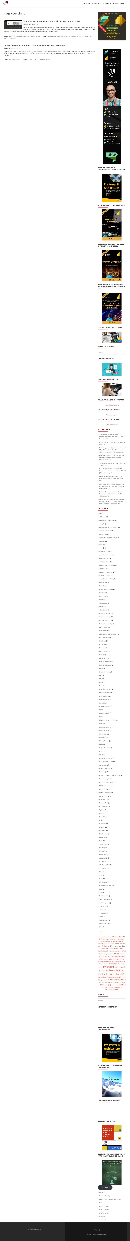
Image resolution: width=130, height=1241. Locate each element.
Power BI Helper (104, 779)
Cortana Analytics (104, 620)
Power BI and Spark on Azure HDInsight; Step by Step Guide (51, 21)
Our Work (102, 1216)
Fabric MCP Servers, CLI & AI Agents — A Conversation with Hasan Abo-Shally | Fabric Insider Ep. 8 (111, 457)
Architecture (103, 534)
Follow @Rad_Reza (111, 415)
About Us (102, 1192)
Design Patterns (104, 672)
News (101, 744)
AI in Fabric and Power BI (107, 520)
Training (101, 909)
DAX (100, 655)
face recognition (104, 696)
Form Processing (104, 699)
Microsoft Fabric (104, 727)
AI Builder (102, 517)
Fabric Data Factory (105, 689)
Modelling (102, 737)
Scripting (102, 847)
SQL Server (102, 858)
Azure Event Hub (104, 562)
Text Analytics (103, 896)
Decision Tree (103, 658)
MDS (100, 723)
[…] (57, 31)
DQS (100, 675)
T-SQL (101, 892)
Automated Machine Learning (108, 537)
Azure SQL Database (105, 575)
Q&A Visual (102, 816)
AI (100, 513)
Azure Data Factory (105, 555)
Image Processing (104, 706)
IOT (100, 710)
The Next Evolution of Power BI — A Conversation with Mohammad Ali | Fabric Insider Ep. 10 (112, 437)
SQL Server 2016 (104, 861)
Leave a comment (45, 59)
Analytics (102, 524)
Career (101, 599)
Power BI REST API (105, 785)
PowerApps (102, 799)
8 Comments (12, 38)
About (117, 3)
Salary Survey (103, 844)
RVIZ (100, 841)
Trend (101, 916)
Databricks (102, 641)
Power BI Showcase (105, 792)
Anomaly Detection (105, 530)
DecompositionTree (105, 665)
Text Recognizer (104, 903)
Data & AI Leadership (105, 624)
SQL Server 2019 (104, 868)
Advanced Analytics (105, 937)
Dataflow (102, 644)
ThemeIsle (103, 1234)
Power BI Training (104, 1196)
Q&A (100, 813)
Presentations (103, 803)
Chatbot (101, 606)
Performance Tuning (105, 758)
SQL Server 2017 (104, 865)
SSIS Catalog (103, 882)
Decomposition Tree (105, 661)
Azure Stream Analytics (106, 579)
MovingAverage (104, 741)
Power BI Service (104, 789)
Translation (102, 913)
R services (102, 830)
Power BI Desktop (67, 36)
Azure (48, 36)
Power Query (103, 796)
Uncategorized (103, 920)
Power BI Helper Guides (106, 782)
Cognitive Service (104, 613)
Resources (108, 3)
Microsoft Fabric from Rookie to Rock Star (111, 961)
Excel (100, 686)
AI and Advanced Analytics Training (110, 1199)
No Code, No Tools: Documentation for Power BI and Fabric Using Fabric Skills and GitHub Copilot (112, 494)
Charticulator (103, 603)
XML (100, 927)
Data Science (103, 630)
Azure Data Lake (104, 558)
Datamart (102, 648)
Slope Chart (102, 854)
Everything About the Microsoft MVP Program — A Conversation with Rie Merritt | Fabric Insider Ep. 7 (112, 471)
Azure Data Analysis (105, 551)
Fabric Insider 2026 (105, 692)
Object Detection (104, 748)
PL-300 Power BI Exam (106, 761)
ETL (100, 679)
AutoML (101, 541)
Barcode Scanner (104, 582)
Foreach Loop (103, 956)
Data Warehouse (104, 637)
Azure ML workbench (105, 572)
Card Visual (102, 596)
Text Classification (104, 899)
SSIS (100, 878)
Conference (107, 946)
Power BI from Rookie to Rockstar (31, 36)
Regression (102, 837)
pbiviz (101, 754)
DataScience (103, 651)
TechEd (110, 987)
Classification (103, 610)
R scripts (102, 827)
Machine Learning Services (107, 720)
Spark (5, 38)
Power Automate (104, 768)
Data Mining (103, 627)
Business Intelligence (105, 589)
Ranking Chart (103, 834)
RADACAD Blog (104, 1213)
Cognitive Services (104, 617)
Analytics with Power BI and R (108, 527)
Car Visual (102, 593)
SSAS (100, 872)
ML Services (103, 734)
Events (101, 682)
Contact (124, 3)
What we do (97, 3)
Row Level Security (108, 982)
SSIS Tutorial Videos (105, 885)
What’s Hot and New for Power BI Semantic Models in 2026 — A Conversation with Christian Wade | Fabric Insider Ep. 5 (112, 501)
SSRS (100, 889)
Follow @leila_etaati (112, 424)
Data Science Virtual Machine (108, 634)
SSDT (100, 875)
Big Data (12, 36)
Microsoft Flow (104, 730)
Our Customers (104, 1209)
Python (101, 810)
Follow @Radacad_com (112, 405)
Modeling (113, 963)
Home (88, 3)
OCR (100, 751)
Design (101, 668)
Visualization (103, 923)
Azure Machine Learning (106, 565)
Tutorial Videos (118, 987)
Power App (102, 765)
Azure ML (102, 568)
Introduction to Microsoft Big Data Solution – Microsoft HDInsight (34, 45)
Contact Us (102, 1220)
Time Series (102, 906)
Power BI (18, 36)
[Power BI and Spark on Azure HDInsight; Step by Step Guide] (13, 24)
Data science (114, 948)
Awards (101, 544)
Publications (103, 806)
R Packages (102, 823)
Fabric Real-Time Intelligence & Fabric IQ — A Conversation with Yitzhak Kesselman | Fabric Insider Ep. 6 (112, 486)
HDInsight (53, 36)
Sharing (101, 851)
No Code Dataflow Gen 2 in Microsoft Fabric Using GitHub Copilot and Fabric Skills (111, 478)
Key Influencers (104, 713)
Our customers (105, 1187)
